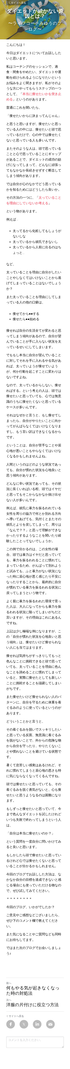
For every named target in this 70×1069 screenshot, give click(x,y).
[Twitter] (24, 1024)
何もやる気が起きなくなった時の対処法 (33, 990)
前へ (8, 983)
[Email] (50, 1024)
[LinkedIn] (37, 1024)
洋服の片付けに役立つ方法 (32, 1004)
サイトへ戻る (18, 2)
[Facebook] (10, 1024)
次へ (8, 999)
